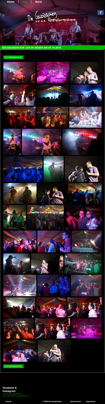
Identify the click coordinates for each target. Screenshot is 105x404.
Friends (8, 401)
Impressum (90, 401)
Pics (24, 1)
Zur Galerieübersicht (13, 57)
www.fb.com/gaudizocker (13, 394)
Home (10, 1)
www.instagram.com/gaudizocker (16, 396)
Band (38, 1)
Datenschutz (75, 401)
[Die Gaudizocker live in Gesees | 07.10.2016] (19, 73)
